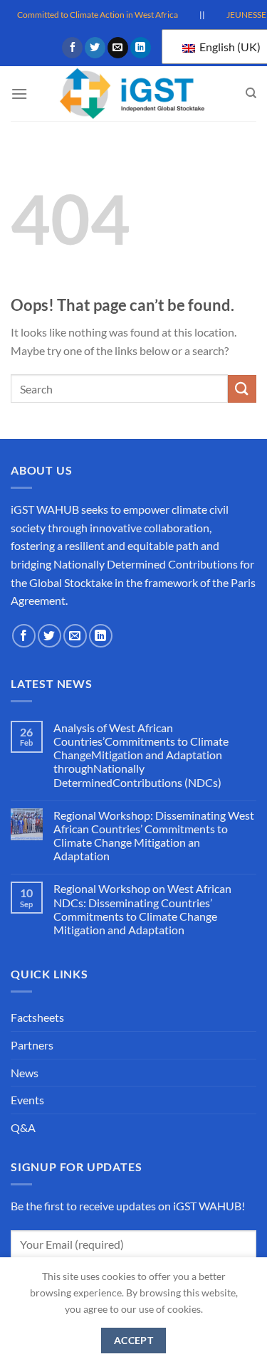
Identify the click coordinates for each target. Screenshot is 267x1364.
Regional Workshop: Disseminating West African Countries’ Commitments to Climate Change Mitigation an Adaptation (153, 835)
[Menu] (19, 93)
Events (27, 1099)
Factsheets (37, 1017)
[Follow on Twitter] (95, 47)
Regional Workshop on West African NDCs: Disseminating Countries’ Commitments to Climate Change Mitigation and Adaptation (142, 909)
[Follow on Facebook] (72, 47)
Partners (32, 1045)
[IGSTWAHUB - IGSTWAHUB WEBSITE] (134, 93)
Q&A (23, 1127)
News (24, 1072)
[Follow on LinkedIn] (140, 47)
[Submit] (242, 389)
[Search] (251, 93)
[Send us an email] (118, 47)
